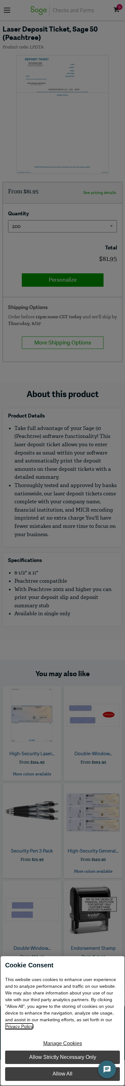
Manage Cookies (62, 1043)
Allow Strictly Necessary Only (62, 1057)
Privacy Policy (19, 1026)
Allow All (62, 1073)
